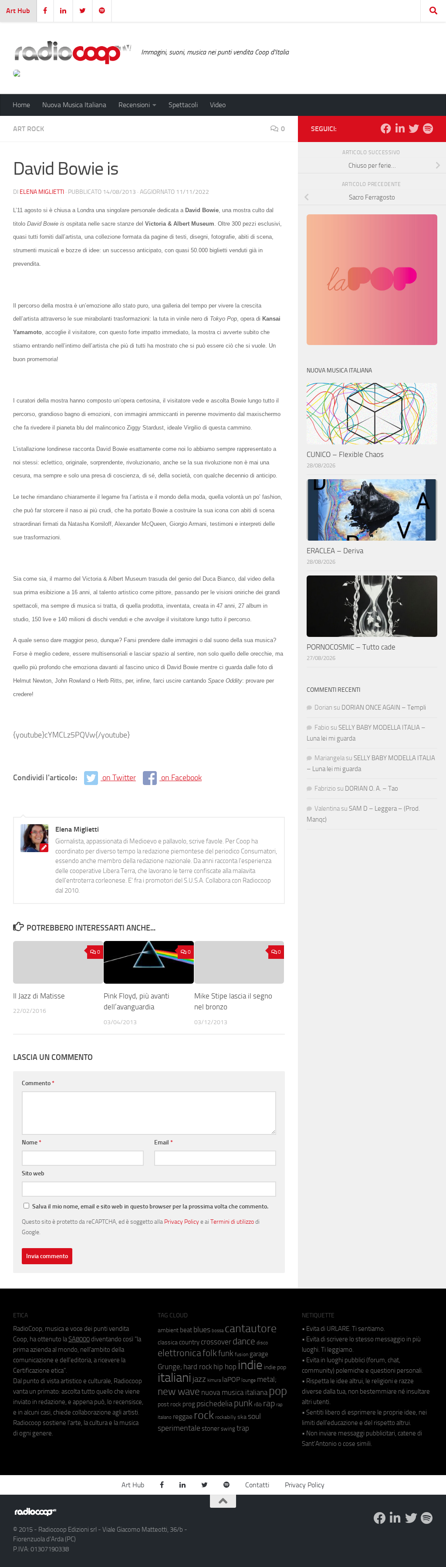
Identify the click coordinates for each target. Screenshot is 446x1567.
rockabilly (225, 1417)
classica (168, 1342)
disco (262, 1343)
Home (21, 105)
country (189, 1342)
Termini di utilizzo (232, 1221)
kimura (214, 1380)
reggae (183, 1416)
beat (186, 1330)
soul (254, 1416)
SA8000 (79, 1339)
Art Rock (28, 129)
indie (250, 1364)
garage (259, 1354)
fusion (241, 1354)
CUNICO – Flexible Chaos (345, 454)
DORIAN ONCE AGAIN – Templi (383, 707)
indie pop (275, 1367)
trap (243, 1428)
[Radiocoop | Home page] (72, 52)
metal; (267, 1379)
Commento (38, 1083)
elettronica (179, 1353)
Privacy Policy (181, 1221)
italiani (174, 1377)
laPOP (231, 1380)
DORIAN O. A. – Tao (371, 788)
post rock (169, 1404)
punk (243, 1403)
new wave (179, 1392)
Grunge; (170, 1367)
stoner (211, 1428)
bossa (217, 1330)
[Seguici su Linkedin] (400, 128)
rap (269, 1403)
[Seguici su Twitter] (414, 128)
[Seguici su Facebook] (386, 128)
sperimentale (179, 1428)
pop (278, 1391)
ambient (168, 1330)
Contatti (257, 1485)
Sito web (33, 1173)
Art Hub (18, 11)
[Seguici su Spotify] (427, 128)
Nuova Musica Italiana (74, 105)
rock (204, 1415)
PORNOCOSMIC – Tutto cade (351, 647)
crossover (216, 1341)
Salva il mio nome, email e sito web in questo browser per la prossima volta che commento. (150, 1206)
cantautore (251, 1328)
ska (242, 1417)
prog (188, 1404)
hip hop (225, 1366)
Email (163, 1142)
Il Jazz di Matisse (39, 996)
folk (210, 1353)
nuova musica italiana (234, 1392)
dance (244, 1341)
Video (218, 105)
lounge (248, 1380)
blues (201, 1329)
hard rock (197, 1367)
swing (228, 1428)
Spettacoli (183, 105)
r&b (258, 1404)
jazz (199, 1379)
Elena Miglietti (42, 192)
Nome (31, 1142)
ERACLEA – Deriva (335, 550)
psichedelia (214, 1403)
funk (225, 1353)
